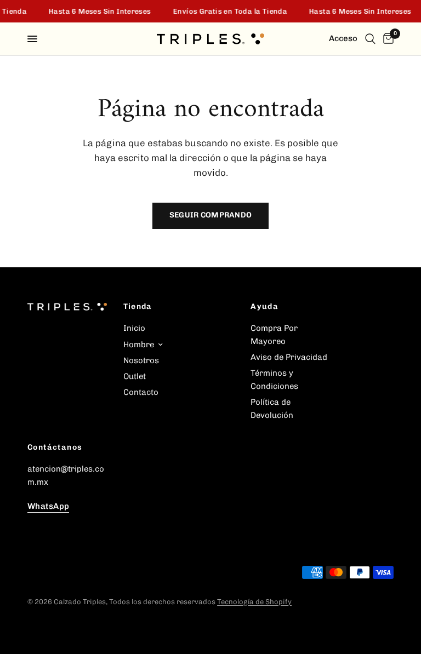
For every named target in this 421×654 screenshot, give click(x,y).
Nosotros (141, 360)
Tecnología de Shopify (254, 602)
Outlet (134, 376)
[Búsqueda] (370, 38)
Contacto (140, 392)
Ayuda (264, 307)
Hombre (138, 344)
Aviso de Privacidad (289, 357)
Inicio (134, 328)
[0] (386, 38)
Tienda (137, 307)
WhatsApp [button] (48, 506)
